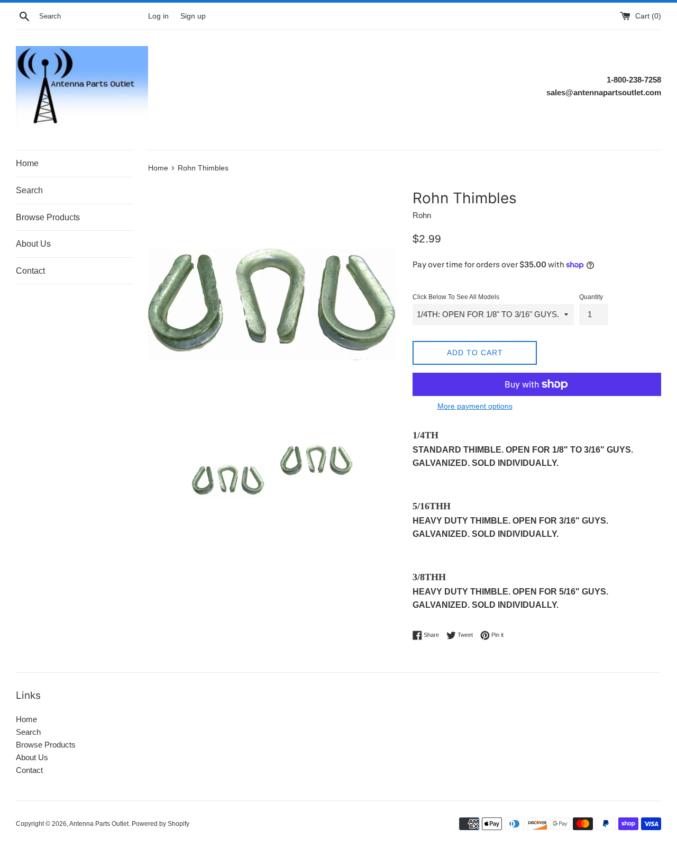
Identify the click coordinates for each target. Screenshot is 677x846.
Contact (30, 270)
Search (29, 190)
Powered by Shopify (160, 823)
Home (27, 163)
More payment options (475, 406)
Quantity (591, 297)
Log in (158, 16)
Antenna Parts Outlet (99, 823)
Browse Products (48, 217)
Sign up (193, 16)
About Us (33, 243)
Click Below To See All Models (456, 297)
